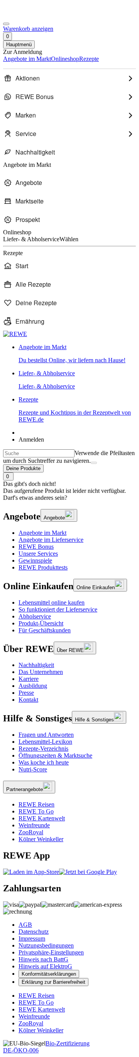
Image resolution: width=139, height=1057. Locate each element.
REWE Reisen (36, 804)
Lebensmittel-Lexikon (45, 741)
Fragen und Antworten (46, 734)
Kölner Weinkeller (41, 839)
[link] (77, 354)
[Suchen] (94, 463)
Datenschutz (34, 931)
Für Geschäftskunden (45, 630)
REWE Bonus (36, 546)
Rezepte (75, 409)
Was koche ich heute (44, 762)
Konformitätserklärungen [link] (49, 974)
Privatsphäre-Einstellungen (51, 952)
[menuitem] (69, 78)
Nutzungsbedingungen (46, 945)
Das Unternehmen (41, 672)
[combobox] (39, 453)
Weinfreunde (34, 825)
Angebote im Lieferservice (51, 539)
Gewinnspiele (35, 560)
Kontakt (28, 699)
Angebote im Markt (42, 532)
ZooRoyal (31, 832)
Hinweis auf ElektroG (45, 966)
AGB (25, 924)
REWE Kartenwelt (42, 818)
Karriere (29, 679)
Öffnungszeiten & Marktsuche (55, 755)
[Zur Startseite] (29, 15)
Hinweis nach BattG (43, 959)
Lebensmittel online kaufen (52, 602)
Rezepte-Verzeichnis (43, 748)
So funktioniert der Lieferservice (58, 609)
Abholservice (35, 616)
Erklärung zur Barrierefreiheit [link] (53, 982)
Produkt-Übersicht (41, 623)
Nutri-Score (33, 769)
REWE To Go (36, 811)
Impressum (32, 938)
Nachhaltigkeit (36, 665)
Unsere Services (38, 553)
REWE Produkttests (43, 567)
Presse (26, 692)
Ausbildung (33, 685)
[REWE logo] (15, 334)
